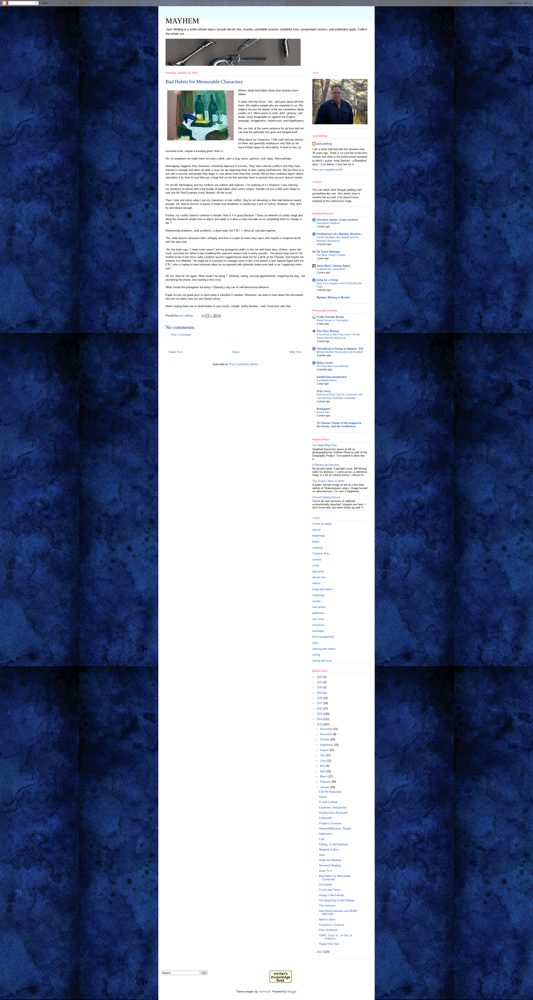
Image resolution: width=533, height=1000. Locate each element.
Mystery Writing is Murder (333, 297)
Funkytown (325, 817)
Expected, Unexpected (332, 807)
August (324, 750)
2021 (320, 682)
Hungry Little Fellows (331, 895)
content (316, 559)
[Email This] (203, 316)
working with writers (324, 648)
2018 (320, 698)
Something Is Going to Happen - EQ (340, 348)
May (322, 765)
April (322, 771)
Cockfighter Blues (327, 380)
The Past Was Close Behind (332, 366)
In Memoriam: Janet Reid (331, 269)
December (326, 729)
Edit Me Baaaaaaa (330, 791)
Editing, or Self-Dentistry (334, 844)
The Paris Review (328, 331)
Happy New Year (329, 943)
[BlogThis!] (207, 316)
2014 (320, 719)
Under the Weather (330, 860)
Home (235, 352)
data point (318, 571)
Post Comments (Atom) (243, 364)
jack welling (324, 143)
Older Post (295, 352)
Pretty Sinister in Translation (332, 320)
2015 (320, 713)
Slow (322, 855)
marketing (318, 595)
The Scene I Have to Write (328, 481)
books (316, 541)
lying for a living (327, 279)
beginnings (318, 535)
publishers (318, 613)
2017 (320, 703)
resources (318, 624)
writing (316, 654)
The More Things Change (331, 255)
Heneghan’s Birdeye (328, 223)
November (326, 734)
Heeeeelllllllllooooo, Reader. (335, 828)
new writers (319, 607)
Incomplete (325, 884)
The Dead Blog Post (324, 445)
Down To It (325, 870)
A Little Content (328, 802)
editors (316, 583)
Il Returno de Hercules (325, 464)
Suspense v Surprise (331, 924)
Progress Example (330, 823)
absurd (316, 529)
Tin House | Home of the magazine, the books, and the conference (339, 424)
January (325, 787)
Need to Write (327, 919)
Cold (321, 839)
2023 (320, 677)
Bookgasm (323, 408)
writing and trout (321, 660)
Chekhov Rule (320, 553)
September (326, 744)
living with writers (322, 589)
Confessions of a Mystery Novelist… (340, 233)
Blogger (291, 991)
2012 (320, 951)
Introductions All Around (333, 812)
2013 (320, 724)
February (325, 781)
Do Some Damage (328, 251)
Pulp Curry (324, 391)
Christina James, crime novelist (337, 219)
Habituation (326, 833)
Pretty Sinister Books (330, 317)
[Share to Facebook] (215, 316)
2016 (320, 708)
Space (323, 796)
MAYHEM (182, 21)
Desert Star (323, 412)
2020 (320, 687)
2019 (320, 692)
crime (315, 565)
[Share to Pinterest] (219, 316)
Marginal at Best (329, 849)
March (324, 776)
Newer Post (176, 352)
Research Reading (330, 865)
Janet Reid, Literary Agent (333, 265)
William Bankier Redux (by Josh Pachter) (340, 352)
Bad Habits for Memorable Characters (334, 877)
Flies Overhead (328, 930)
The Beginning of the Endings (337, 900)
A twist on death (322, 523)
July (322, 755)
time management (323, 636)
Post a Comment (181, 334)
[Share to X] (211, 316)
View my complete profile (327, 169)
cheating (317, 547)
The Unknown (327, 905)
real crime (318, 619)
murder (316, 601)
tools (315, 642)
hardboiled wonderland (332, 377)
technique (318, 631)
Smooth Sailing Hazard (326, 497)
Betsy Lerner (325, 362)
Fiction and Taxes (329, 889)
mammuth (265, 991)
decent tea (318, 577)
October (325, 739)
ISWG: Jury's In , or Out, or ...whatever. (335, 937)
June (323, 760)
